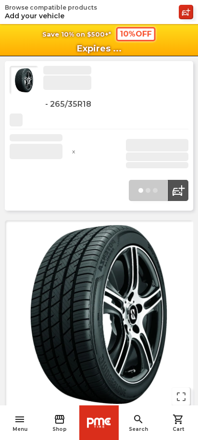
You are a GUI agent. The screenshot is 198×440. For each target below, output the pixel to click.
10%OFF (136, 33)
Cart (178, 423)
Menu (19, 423)
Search (138, 423)
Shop (59, 423)
